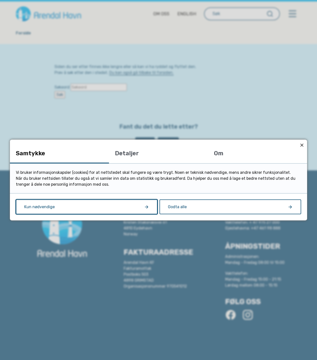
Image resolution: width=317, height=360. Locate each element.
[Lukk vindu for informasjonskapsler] (301, 145)
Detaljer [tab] (127, 153)
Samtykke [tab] (30, 153)
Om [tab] (218, 153)
